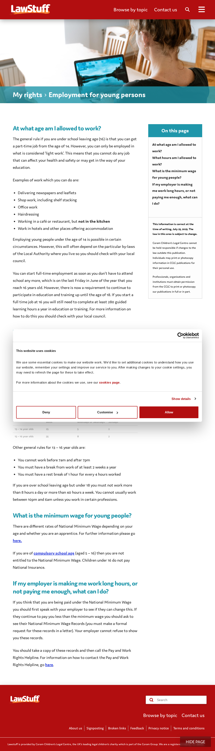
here (49, 664)
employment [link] (62, 273)
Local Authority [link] (37, 253)
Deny (46, 412)
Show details (181, 399)
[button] (131, 9)
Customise (105, 412)
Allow (169, 412)
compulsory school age (54, 553)
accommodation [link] (99, 228)
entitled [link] (19, 560)
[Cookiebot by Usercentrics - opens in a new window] (180, 335)
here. (17, 540)
